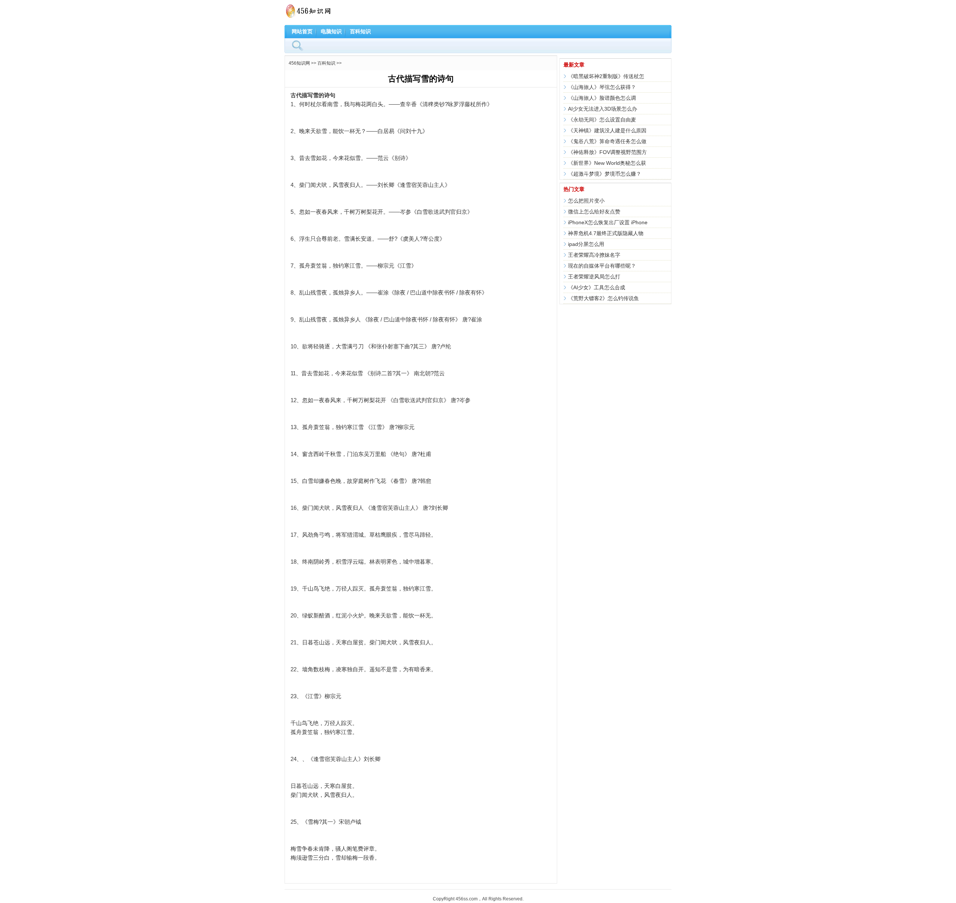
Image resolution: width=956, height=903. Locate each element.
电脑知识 (331, 31)
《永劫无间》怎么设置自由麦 (602, 120)
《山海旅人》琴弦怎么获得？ (602, 87)
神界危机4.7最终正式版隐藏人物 (605, 233)
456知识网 (299, 63)
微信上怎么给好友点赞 (594, 212)
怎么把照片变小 (586, 201)
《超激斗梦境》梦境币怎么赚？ (604, 174)
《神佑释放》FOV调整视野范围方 (607, 152)
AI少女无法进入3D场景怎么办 (602, 109)
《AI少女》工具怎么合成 (596, 287)
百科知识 (360, 31)
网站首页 (302, 31)
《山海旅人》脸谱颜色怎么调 (602, 98)
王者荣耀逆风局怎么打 (594, 277)
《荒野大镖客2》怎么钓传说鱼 (603, 298)
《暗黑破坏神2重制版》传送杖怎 (606, 76)
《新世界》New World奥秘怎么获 (607, 163)
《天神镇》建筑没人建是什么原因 (607, 130)
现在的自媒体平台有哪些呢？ (602, 266)
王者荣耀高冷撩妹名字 (594, 255)
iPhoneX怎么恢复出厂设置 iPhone (608, 222)
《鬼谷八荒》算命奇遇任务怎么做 (607, 141)
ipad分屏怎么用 (586, 244)
